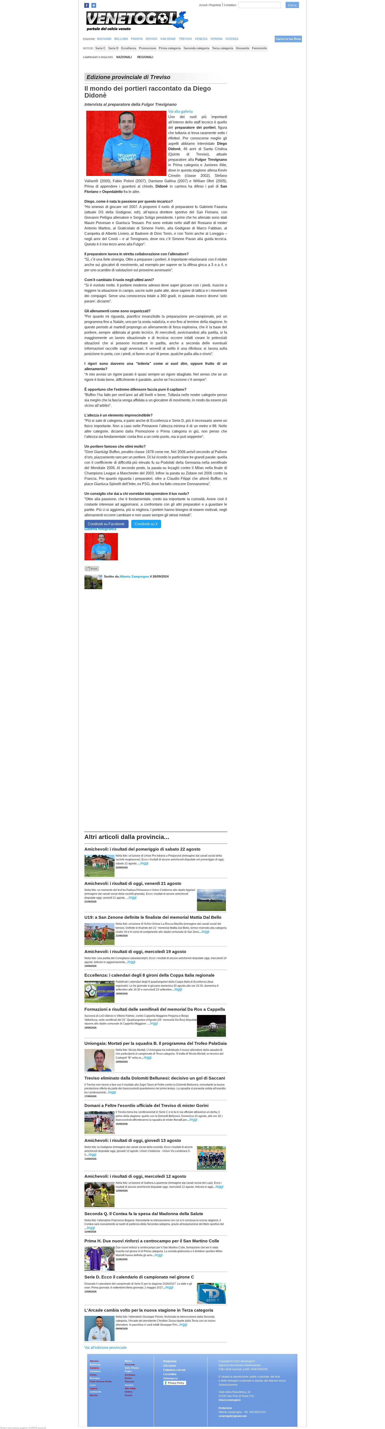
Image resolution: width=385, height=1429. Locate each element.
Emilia (93, 1375)
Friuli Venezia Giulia (101, 1381)
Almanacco (170, 1378)
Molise (128, 1361)
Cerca (292, 5)
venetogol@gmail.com (233, 1416)
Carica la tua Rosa (288, 39)
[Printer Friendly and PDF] (91, 568)
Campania (95, 1371)
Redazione (170, 1361)
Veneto (128, 1395)
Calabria (94, 1368)
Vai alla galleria (180, 111)
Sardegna (130, 1375)
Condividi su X (146, 524)
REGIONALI (145, 57)
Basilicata (95, 1364)
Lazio (93, 1385)
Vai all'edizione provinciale (105, 1347)
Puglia (128, 1371)
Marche (94, 1395)
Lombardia (95, 1391)
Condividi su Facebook (106, 524)
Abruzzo (94, 1361)
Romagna (95, 1378)
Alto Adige (130, 1388)
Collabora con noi (174, 1370)
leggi (144, 863)
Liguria (93, 1388)
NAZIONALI (124, 57)
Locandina (169, 1374)
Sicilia (128, 1378)
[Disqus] (155, 644)
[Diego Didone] (101, 546)
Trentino (129, 1385)
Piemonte (130, 1364)
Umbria (129, 1391)
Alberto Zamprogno (134, 576)
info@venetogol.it (230, 1400)
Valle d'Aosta (132, 1368)
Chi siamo (169, 1365)
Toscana (129, 1381)
